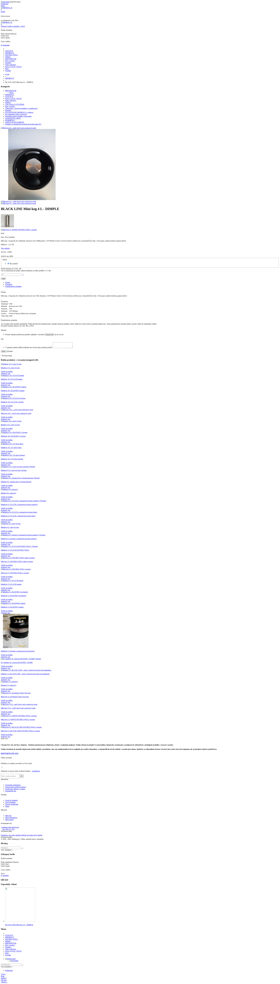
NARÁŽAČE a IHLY (13, 118)
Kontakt (8, 71)
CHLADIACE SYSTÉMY (14, 104)
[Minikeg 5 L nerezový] (9, 682)
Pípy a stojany (10, 61)
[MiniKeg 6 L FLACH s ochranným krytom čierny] (19, 512)
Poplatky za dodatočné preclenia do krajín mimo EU (23, 124)
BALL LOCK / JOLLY (13, 67)
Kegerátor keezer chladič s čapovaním (18, 116)
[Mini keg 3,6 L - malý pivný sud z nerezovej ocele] (19, 704)
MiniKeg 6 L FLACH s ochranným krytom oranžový (19, 504)
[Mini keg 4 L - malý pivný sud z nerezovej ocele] (18, 128)
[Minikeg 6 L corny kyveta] (11, 524)
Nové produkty (10, 802)
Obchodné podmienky (13, 785)
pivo (10, 835)
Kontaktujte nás (10, 791)
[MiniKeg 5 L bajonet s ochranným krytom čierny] (16, 647)
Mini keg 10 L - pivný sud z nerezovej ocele (16, 413)
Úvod (7, 74)
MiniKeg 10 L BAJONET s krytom (13, 436)
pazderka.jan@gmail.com (10, 827)
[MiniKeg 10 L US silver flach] (12, 444)
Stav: (3, 237)
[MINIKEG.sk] (6, 8)
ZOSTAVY (9, 51)
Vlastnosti (8, 284)
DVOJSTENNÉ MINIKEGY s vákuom (19, 112)
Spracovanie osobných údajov (15, 787)
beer (14, 835)
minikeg (19, 835)
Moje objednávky (11, 818)
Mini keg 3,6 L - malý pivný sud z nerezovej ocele (18, 708)
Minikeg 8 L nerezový (8, 493)
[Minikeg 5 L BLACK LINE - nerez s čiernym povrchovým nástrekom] (26, 670)
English (15, 961)
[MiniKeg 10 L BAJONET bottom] (13, 387)
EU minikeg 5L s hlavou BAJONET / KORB (17, 662)
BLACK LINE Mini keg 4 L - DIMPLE (19, 925)
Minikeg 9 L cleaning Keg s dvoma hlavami (16, 482)
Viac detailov (5, 248)
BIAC (12, 93)
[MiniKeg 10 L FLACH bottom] (12, 375)
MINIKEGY (9, 53)
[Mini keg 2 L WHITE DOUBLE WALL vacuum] (19, 716)
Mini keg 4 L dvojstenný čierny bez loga (15, 697)
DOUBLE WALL (11, 55)
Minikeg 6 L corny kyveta (10, 527)
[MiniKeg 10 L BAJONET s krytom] (14, 432)
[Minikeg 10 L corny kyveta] (11, 421)
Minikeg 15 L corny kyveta (10, 368)
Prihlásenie (9, 970)
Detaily (7, 282)
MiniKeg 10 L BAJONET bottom (12, 391)
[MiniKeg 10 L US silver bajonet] (13, 455)
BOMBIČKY (10, 120)
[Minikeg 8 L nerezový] (9, 489)
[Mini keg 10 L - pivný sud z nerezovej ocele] (17, 410)
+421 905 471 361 (8, 829)
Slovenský (12, 959)
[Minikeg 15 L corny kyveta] (11, 364)
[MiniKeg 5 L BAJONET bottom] (13, 603)
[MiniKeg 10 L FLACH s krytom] (13, 398)
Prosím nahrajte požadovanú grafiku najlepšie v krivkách (25, 334)
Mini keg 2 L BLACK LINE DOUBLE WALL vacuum (20, 731)
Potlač (5, 260)
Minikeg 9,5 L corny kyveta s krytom (14, 470)
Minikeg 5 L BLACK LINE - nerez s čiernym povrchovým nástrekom (25, 674)
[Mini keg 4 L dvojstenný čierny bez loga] (16, 693)
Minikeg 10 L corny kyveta (10, 425)
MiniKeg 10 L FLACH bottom (11, 379)
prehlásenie (36, 771)
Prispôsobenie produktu (13, 286)
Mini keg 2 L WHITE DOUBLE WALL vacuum (18, 719)
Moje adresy (9, 820)
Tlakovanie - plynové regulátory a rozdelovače (21, 108)
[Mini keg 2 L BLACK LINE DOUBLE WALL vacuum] (21, 727)
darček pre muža (27, 835)
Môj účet (8, 816)
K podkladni (5, 45)
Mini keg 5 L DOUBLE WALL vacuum (15, 573)
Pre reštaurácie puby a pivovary (16, 114)
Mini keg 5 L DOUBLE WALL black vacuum (17, 561)
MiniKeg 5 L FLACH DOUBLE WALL (15, 550)
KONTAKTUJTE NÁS (9, 753)
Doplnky (8, 63)
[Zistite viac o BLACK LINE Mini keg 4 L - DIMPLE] (20, 921)
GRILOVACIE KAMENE (14, 122)
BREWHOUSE (10, 59)
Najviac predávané (11, 804)
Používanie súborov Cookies (15, 789)
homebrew (5, 835)
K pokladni (5, 875)
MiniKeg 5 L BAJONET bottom (12, 607)
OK (22, 776)
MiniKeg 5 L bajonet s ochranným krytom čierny (18, 651)
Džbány (8, 57)
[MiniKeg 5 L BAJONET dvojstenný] (14, 592)
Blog (7, 69)
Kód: (2, 233)
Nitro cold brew (10, 65)
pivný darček (37, 835)
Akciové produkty (11, 800)
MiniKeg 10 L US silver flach (11, 448)
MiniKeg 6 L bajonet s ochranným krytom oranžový (19, 539)
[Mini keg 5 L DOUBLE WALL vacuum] (16, 569)
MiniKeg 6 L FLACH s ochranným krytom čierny (18, 516)
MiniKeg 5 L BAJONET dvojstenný (13, 596)
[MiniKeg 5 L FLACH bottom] (12, 581)
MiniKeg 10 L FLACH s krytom (12, 402)
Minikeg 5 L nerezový (8, 685)
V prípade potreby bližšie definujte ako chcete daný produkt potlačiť (29, 347)
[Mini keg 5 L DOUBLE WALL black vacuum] (18, 558)
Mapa (7, 806)
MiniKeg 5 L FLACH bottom (11, 584)
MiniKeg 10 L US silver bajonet (12, 459)
